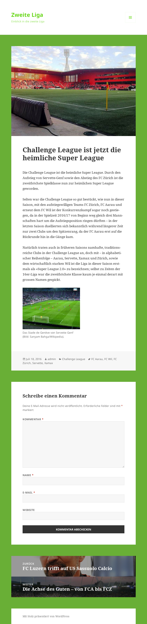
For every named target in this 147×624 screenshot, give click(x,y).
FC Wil (108, 359)
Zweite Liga (27, 14)
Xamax (48, 363)
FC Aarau (97, 359)
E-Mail (29, 492)
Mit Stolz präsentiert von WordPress (46, 616)
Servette (37, 363)
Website (29, 510)
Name (28, 475)
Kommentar (33, 419)
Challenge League (73, 359)
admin (52, 359)
